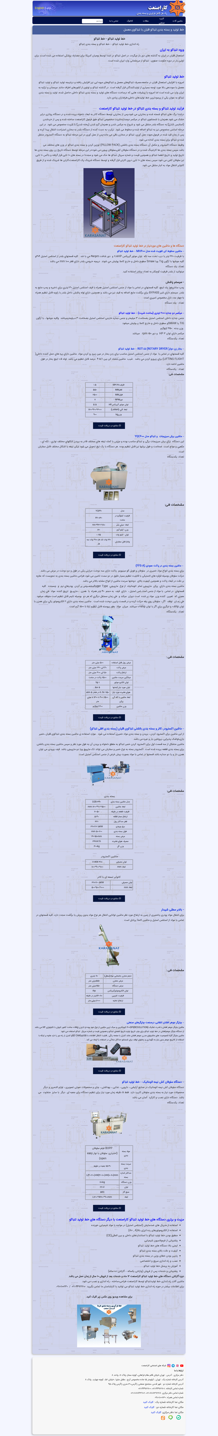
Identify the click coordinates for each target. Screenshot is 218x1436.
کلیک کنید (147, 1402)
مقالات (146, 21)
